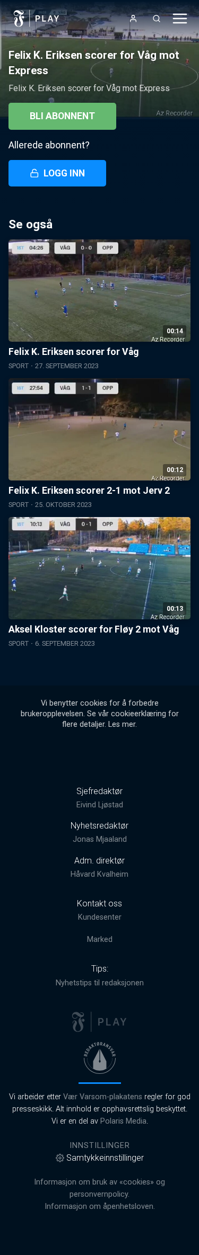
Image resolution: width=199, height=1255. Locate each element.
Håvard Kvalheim (99, 874)
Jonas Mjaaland (100, 839)
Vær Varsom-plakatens (102, 1096)
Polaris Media (123, 1121)
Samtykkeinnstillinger (105, 1158)
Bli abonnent (62, 116)
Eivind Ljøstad (99, 804)
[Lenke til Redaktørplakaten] (100, 1058)
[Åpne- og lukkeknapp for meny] (180, 18)
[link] (36, 18)
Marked (100, 939)
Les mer (121, 724)
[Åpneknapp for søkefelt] (156, 18)
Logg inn (64, 173)
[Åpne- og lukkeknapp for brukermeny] (133, 18)
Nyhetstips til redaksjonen (100, 982)
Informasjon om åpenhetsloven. (100, 1206)
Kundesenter (100, 917)
